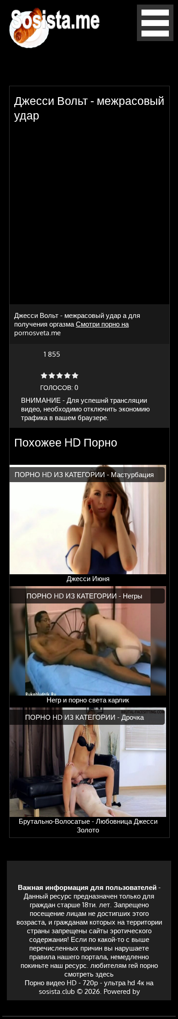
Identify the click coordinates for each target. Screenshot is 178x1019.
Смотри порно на (102, 324)
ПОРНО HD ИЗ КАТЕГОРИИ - (63, 474)
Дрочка (132, 717)
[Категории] (155, 38)
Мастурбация (132, 474)
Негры (132, 596)
